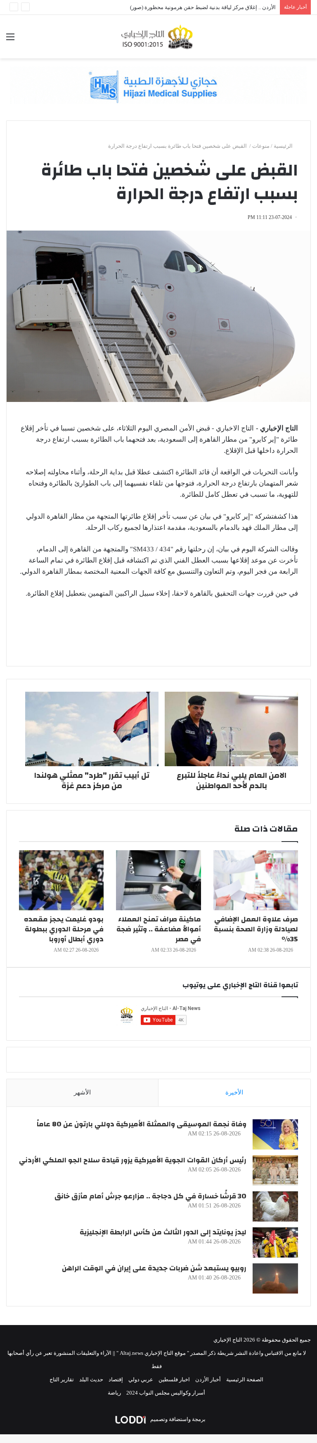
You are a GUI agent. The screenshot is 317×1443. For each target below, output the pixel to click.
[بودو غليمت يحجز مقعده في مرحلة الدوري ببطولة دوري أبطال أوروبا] (61, 880)
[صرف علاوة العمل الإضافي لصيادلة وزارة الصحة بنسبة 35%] (255, 880)
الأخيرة (234, 1092)
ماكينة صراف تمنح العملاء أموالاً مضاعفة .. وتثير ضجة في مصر (158, 929)
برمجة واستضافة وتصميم (177, 1419)
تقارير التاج (62, 1379)
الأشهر (82, 1092)
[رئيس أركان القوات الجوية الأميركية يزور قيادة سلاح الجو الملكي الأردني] (275, 1170)
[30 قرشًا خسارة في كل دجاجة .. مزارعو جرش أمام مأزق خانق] (275, 1206)
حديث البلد (91, 1379)
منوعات (261, 146)
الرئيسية (284, 146)
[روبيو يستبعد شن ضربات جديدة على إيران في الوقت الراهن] (275, 1278)
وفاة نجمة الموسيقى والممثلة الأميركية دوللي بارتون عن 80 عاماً (141, 1124)
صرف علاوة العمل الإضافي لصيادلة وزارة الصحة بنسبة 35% (256, 929)
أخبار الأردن (208, 1379)
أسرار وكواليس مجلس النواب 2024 (165, 1393)
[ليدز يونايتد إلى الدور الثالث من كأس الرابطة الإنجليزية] (275, 1242)
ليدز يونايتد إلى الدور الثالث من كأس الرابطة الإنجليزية (163, 1232)
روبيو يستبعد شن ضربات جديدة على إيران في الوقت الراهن (154, 1268)
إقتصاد (116, 1379)
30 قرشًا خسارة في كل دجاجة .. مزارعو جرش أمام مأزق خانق (150, 1196)
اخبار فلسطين (174, 1379)
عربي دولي (140, 1379)
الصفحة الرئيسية (244, 1379)
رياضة (114, 1393)
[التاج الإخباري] (158, 37)
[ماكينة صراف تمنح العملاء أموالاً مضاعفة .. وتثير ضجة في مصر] (158, 880)
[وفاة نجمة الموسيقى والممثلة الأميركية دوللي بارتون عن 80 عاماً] (275, 1134)
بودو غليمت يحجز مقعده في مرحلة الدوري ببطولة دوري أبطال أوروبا (64, 929)
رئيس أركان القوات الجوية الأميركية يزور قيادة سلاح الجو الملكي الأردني (132, 1160)
